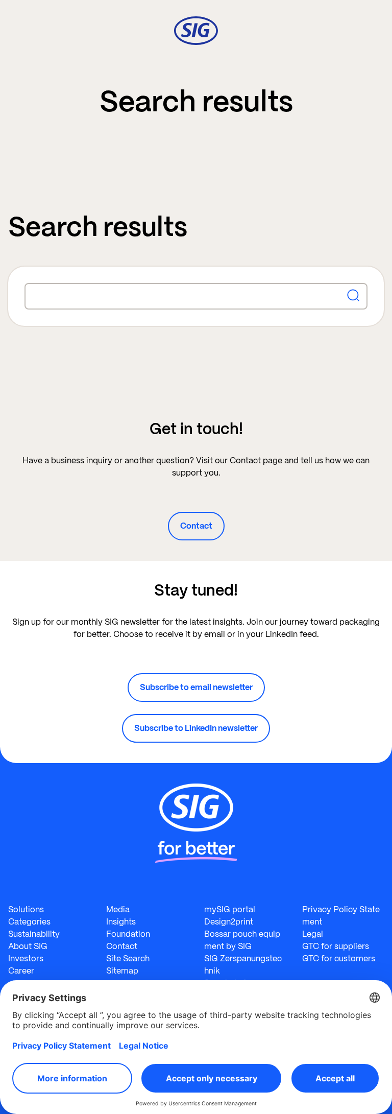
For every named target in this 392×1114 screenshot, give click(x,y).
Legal (312, 934)
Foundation (128, 934)
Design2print (228, 921)
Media (118, 909)
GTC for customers (338, 958)
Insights (121, 921)
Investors (25, 958)
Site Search (128, 958)
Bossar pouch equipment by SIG (242, 940)
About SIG (27, 946)
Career (21, 970)
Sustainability (34, 934)
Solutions (26, 909)
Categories (29, 921)
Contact (196, 525)
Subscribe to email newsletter (196, 687)
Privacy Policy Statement (341, 915)
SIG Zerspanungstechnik (243, 964)
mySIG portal (229, 909)
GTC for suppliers (335, 946)
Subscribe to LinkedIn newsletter (196, 728)
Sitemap (122, 970)
